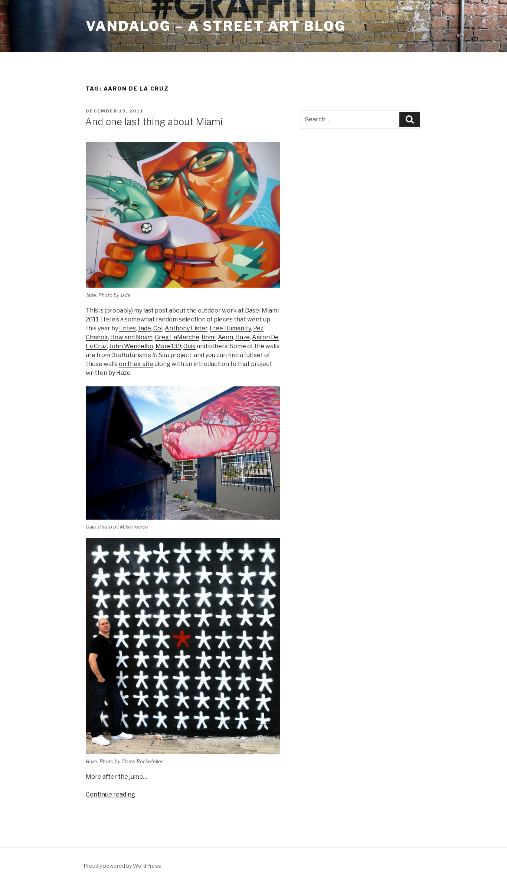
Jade (144, 328)
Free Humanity (230, 328)
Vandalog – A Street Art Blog (216, 26)
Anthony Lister (186, 328)
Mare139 (168, 346)
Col (158, 328)
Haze (242, 337)
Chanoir (97, 337)
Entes (127, 328)
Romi (209, 337)
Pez (258, 328)
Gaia (189, 346)
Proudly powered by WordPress (122, 866)
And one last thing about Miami (154, 121)
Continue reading (110, 794)
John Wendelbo (131, 346)
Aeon (225, 337)
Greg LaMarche (177, 337)
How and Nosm (131, 337)
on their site (136, 363)
